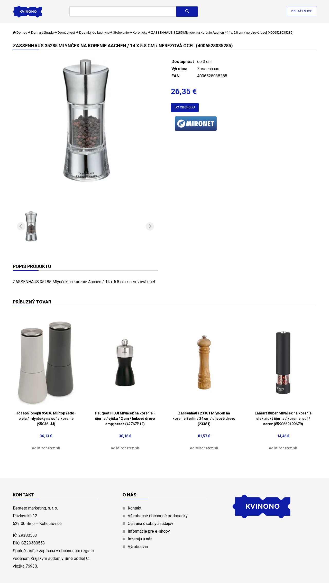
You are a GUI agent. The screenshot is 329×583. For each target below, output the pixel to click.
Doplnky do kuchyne (94, 32)
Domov (22, 32)
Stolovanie (121, 32)
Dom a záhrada (42, 32)
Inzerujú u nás (140, 538)
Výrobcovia (138, 546)
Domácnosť (66, 32)
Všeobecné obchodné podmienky (158, 515)
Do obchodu (185, 107)
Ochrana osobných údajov (150, 523)
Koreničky (140, 32)
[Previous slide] (21, 226)
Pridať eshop (301, 11)
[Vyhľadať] (187, 11)
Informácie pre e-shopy (149, 531)
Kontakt (134, 508)
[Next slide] (150, 226)
